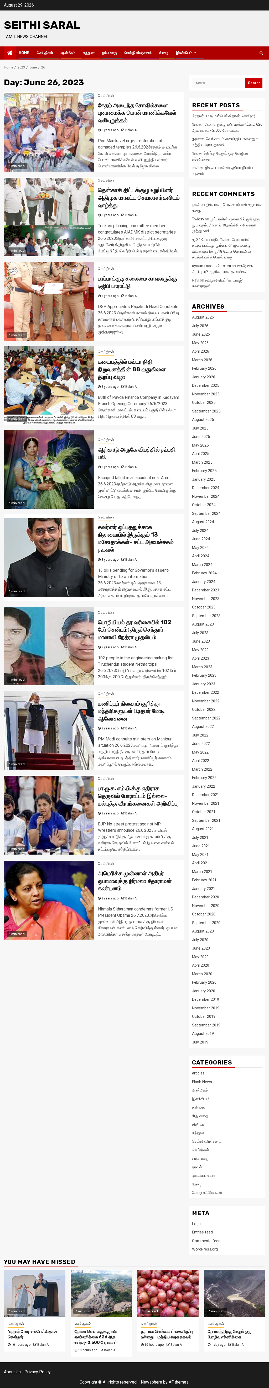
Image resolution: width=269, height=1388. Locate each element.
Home (24, 53)
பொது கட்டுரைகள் (207, 1192)
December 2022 (205, 692)
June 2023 (201, 641)
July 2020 (200, 939)
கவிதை (198, 1107)
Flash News (202, 1081)
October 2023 (203, 607)
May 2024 (200, 547)
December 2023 (205, 590)
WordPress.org (205, 1249)
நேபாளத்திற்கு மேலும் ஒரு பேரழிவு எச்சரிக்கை (229, 1334)
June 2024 (201, 539)
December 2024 (205, 487)
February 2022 (204, 777)
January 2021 (203, 888)
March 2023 (202, 667)
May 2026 (200, 343)
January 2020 (203, 991)
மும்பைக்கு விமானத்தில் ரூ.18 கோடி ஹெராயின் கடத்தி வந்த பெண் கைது (221, 251)
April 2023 (200, 658)
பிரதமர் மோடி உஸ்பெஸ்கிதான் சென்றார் (224, 116)
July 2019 (200, 1042)
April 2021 (200, 863)
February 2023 (204, 675)
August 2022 (203, 726)
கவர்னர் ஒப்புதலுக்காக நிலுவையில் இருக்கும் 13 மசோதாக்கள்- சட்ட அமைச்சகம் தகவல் (136, 538)
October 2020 (203, 914)
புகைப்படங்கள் (203, 1175)
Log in (197, 1223)
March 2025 (202, 462)
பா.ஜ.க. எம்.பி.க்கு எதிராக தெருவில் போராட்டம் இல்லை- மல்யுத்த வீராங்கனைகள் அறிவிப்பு (138, 796)
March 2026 (202, 360)
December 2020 (205, 897)
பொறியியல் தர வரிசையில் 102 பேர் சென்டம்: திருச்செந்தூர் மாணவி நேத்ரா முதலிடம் (134, 630)
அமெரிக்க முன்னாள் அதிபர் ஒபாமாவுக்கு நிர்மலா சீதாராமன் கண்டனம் (135, 881)
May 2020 (200, 957)
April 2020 (200, 965)
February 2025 (204, 470)
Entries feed (202, 1232)
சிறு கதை (200, 1116)
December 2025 (205, 385)
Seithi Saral (42, 25)
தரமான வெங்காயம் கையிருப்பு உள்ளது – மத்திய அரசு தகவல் (167, 1334)
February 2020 (204, 982)
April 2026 (200, 351)
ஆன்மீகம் (68, 53)
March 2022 (202, 769)
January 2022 (203, 786)
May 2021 (200, 854)
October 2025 (203, 402)
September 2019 (206, 1025)
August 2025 (203, 419)
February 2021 (204, 880)
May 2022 (200, 752)
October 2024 (203, 504)
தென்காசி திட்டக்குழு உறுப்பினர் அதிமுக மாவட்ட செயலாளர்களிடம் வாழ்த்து (139, 198)
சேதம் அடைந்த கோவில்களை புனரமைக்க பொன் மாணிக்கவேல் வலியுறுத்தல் (137, 113)
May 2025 (200, 445)
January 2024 (203, 581)
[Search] (261, 53)
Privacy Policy (37, 1371)
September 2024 (206, 513)
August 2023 (203, 624)
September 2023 (206, 615)
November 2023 (205, 598)
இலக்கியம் (184, 53)
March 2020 (202, 974)
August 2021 (203, 829)
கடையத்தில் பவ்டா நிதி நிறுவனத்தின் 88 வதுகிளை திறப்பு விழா (132, 369)
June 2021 (201, 846)
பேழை (163, 53)
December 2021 (205, 794)
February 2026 (204, 368)
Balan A (131, 130)
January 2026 (203, 377)
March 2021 (202, 871)
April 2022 (200, 760)
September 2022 (206, 718)
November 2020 (205, 905)
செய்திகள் (45, 53)
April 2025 (200, 453)
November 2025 (205, 394)
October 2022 (203, 709)
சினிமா (198, 1124)
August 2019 (203, 1033)
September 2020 (206, 922)
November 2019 (205, 1008)
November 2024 (205, 496)
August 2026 (203, 317)
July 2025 (200, 428)
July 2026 (200, 326)
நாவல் (197, 1167)
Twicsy (198, 219)
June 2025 (201, 436)
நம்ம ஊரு (109, 53)
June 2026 (201, 334)
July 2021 (200, 837)
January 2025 (203, 479)
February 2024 (204, 573)
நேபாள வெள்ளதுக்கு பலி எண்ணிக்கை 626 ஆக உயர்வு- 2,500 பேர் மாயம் (96, 1337)
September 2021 (206, 820)
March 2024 (202, 564)
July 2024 (200, 530)
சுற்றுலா (89, 53)
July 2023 (200, 633)
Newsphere (151, 1382)
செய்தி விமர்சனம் (138, 53)
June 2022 (201, 743)
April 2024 (200, 556)
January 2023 (203, 684)
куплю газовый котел (211, 265)
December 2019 (205, 999)
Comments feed (206, 1240)
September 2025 (206, 411)
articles (198, 1073)
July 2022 (200, 735)
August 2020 (203, 931)
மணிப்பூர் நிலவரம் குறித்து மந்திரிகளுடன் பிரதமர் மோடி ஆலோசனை (131, 711)
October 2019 (203, 1016)
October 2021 (203, 811)
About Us (12, 1371)
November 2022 (205, 701)
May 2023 (200, 650)
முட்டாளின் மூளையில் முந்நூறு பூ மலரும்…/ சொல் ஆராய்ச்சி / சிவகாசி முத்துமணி (226, 225)
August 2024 (203, 522)
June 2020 (201, 948)
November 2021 (205, 803)
